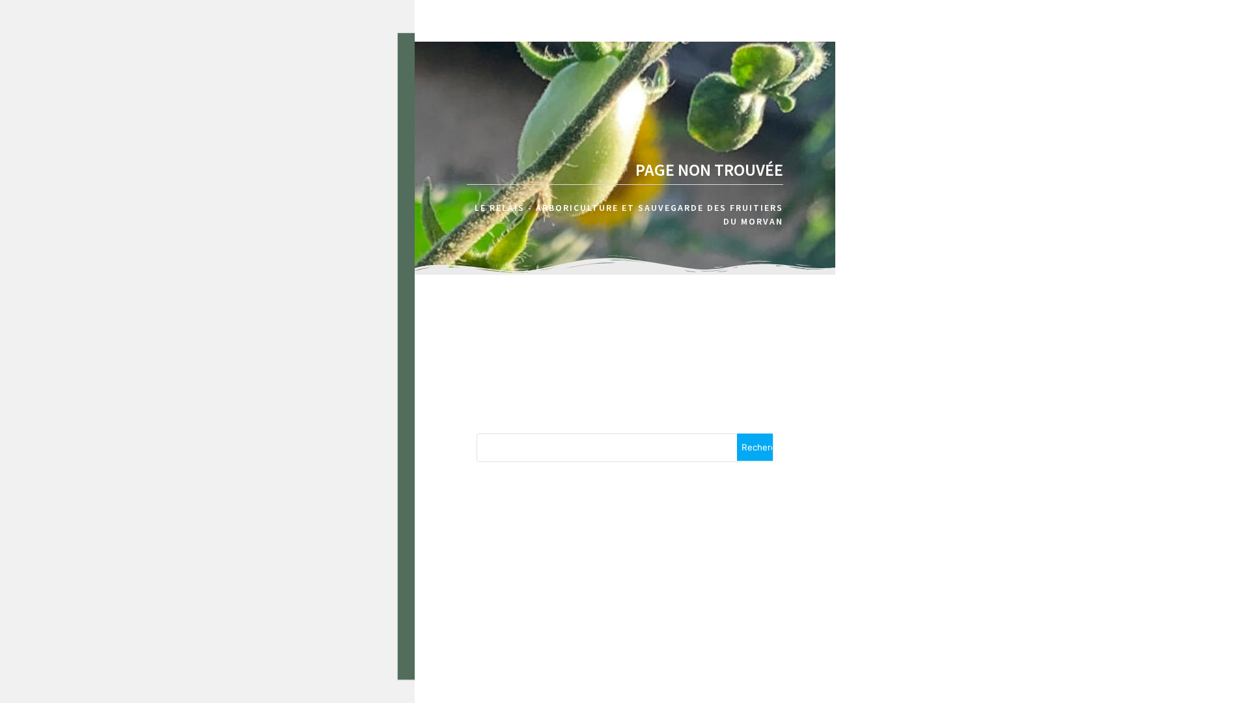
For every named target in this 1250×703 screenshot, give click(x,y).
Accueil (1199, 77)
